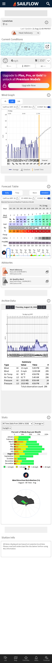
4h (5, 101)
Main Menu (4, 3)
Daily (7, 192)
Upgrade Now (29, 85)
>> (44, 307)
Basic (35, 192)
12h (12, 101)
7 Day (17, 192)
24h (18, 101)
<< (8, 307)
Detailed (45, 192)
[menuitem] (5, 101)
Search (48, 3)
